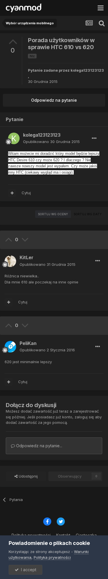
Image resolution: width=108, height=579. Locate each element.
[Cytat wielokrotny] (12, 193)
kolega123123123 (87, 70)
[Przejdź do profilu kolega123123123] (14, 138)
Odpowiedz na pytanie (54, 100)
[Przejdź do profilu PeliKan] (10, 346)
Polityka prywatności (52, 557)
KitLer (26, 257)
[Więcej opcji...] (94, 138)
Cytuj (26, 192)
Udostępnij (28, 476)
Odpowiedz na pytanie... (38, 445)
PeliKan (28, 343)
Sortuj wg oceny (53, 214)
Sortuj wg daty (88, 214)
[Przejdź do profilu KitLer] (10, 261)
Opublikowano (51, 141)
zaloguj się (84, 417)
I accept (27, 569)
